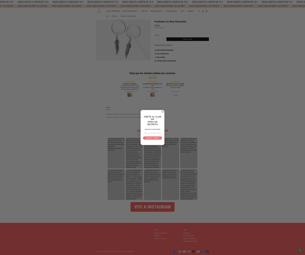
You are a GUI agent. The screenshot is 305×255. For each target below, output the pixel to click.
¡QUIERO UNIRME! (152, 138)
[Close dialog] (163, 112)
